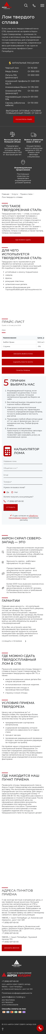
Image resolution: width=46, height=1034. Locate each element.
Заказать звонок (11, 948)
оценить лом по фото (23, 362)
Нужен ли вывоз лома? (14, 487)
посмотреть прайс (24, 119)
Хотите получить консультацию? (18, 497)
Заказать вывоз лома (23, 354)
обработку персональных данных (23, 517)
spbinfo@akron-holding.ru (13, 997)
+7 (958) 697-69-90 (15, 501)
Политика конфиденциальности (17, 993)
